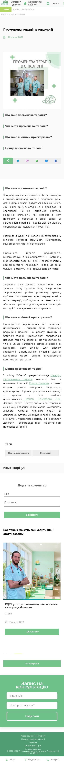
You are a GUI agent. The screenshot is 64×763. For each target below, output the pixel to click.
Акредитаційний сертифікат (33, 736)
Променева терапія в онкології (13, 14)
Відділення (34, 759)
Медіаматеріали (28, 9)
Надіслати (32, 716)
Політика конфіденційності (33, 739)
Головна (16, 9)
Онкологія (45, 453)
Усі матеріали (32, 663)
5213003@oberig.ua (33, 746)
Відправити (32, 515)
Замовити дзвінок (33, 749)
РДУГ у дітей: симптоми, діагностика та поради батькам (31, 606)
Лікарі (12, 759)
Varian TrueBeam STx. (41, 399)
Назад (6, 9)
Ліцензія (33, 742)
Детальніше (33, 632)
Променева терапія (18, 453)
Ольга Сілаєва (39, 383)
